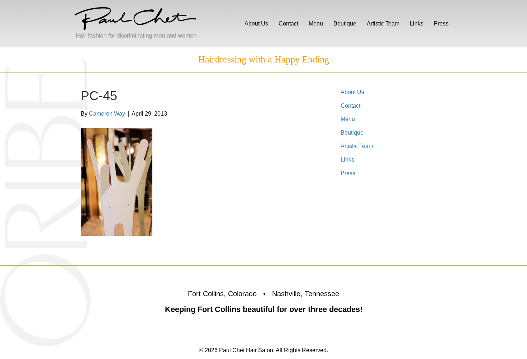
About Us (256, 23)
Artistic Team (383, 23)
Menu (316, 23)
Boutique (344, 23)
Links (416, 23)
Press (441, 23)
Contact (288, 23)
